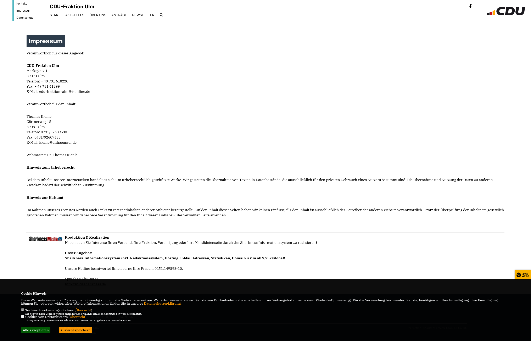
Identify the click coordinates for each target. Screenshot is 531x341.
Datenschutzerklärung (162, 303)
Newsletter (143, 15)
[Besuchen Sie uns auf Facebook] (470, 7)
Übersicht (83, 310)
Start (55, 15)
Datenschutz (25, 17)
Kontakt (21, 3)
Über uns (97, 15)
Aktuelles (74, 15)
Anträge (119, 15)
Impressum (23, 10)
